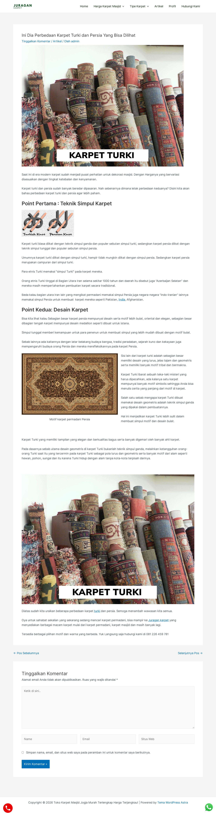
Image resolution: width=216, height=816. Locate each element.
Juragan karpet (158, 620)
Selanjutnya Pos (190, 653)
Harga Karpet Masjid (107, 6)
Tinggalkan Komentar (36, 41)
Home (84, 6)
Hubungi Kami (191, 6)
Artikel (158, 6)
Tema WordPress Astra (172, 802)
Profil (172, 6)
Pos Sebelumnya (26, 653)
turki (97, 611)
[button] (122, 6)
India (122, 299)
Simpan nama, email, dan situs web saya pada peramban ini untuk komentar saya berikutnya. (88, 752)
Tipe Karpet (137, 6)
